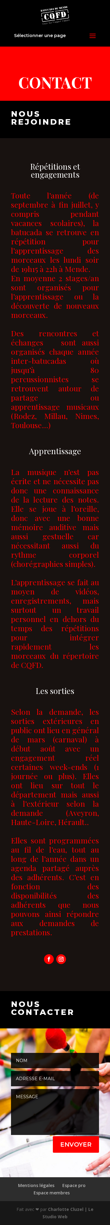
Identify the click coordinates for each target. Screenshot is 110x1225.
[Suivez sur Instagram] (61, 959)
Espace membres (52, 1193)
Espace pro (74, 1185)
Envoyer (76, 1144)
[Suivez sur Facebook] (49, 959)
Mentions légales (36, 1185)
